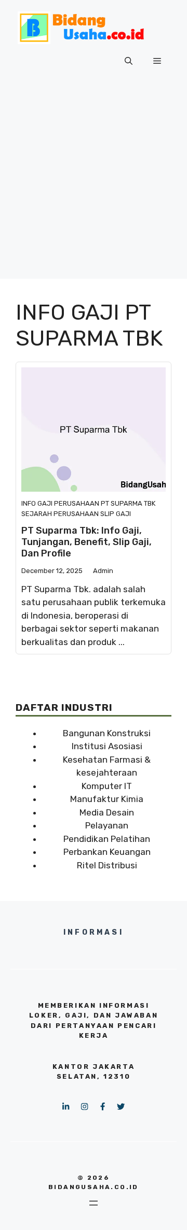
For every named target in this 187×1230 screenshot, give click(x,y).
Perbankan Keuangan (107, 852)
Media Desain (106, 812)
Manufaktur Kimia (106, 799)
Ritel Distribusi (107, 865)
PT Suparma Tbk (128, 503)
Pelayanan (106, 825)
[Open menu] (93, 1203)
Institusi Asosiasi (107, 746)
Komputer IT (107, 786)
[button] (128, 61)
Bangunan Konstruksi (107, 733)
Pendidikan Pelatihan (106, 839)
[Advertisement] (93, 185)
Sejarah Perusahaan (60, 514)
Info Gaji (36, 503)
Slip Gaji (115, 514)
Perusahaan (76, 503)
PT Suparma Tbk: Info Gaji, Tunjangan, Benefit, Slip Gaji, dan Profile (86, 542)
